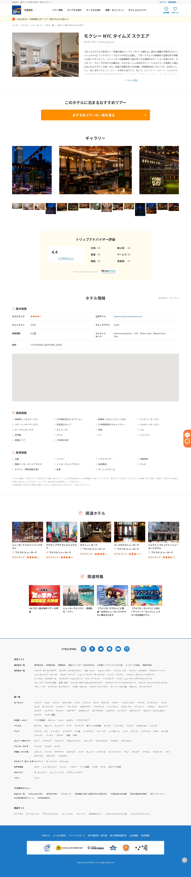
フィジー (63, 766)
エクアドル (38, 755)
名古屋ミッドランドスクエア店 (109, 665)
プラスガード (66, 793)
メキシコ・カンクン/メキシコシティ (153, 682)
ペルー (126, 751)
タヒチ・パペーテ (67, 674)
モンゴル (164, 731)
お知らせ (46, 835)
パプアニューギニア (75, 772)
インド (125, 731)
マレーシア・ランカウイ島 (45, 682)
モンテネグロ (97, 710)
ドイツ (77, 702)
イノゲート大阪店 (132, 665)
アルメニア (58, 740)
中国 (68, 735)
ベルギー (115, 702)
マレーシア (101, 731)
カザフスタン (126, 740)
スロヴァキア (85, 706)
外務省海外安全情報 (119, 793)
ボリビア (136, 751)
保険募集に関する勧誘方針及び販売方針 (91, 793)
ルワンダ (153, 725)
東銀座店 (61, 665)
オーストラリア (146, 686)
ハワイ (37, 778)
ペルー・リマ (39, 686)
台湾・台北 (63, 682)
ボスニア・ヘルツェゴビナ (154, 710)
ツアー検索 (57, 9)
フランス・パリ (120, 670)
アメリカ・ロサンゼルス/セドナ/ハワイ (86, 682)
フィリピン (55, 731)
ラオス (155, 731)
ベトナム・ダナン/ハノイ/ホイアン (141, 674)
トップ (14, 25)
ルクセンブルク (128, 702)
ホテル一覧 (49, 25)
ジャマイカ (101, 751)
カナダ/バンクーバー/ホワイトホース (120, 682)
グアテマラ (58, 751)
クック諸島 (84, 766)
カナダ (57, 746)
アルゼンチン (158, 751)
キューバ (90, 751)
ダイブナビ (18, 813)
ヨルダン (70, 720)
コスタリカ (70, 751)
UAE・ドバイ (90, 670)
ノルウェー (151, 706)
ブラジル (146, 751)
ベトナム (37, 731)
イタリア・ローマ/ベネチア (45, 670)
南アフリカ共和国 (94, 725)
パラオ (94, 766)
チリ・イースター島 (118, 686)
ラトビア (37, 710)
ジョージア (88, 740)
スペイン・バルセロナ (138, 670)
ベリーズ (47, 751)
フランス (86, 702)
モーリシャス (51, 761)
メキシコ (37, 751)
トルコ (60, 720)
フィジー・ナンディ (116, 674)
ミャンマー (38, 735)
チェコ (37, 706)
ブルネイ (59, 735)
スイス (163, 702)
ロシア (37, 740)
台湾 (75, 735)
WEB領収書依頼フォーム (24, 798)
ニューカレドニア (50, 766)
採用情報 (145, 835)
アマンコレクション (51, 813)
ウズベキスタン (102, 740)
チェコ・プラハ (104, 670)
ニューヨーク (36, 25)
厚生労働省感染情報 (138, 793)
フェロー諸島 (49, 714)
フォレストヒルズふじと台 (116, 813)
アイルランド (152, 702)
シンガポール (114, 731)
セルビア (37, 714)
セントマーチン (114, 751)
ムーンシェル (67, 813)
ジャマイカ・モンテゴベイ (58, 686)
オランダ (105, 702)
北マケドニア (135, 710)
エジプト (37, 725)
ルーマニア (122, 710)
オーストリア (48, 706)
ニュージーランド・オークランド (91, 674)
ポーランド (72, 706)
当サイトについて (157, 793)
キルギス (114, 740)
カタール (51, 720)
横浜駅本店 (38, 665)
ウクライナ (47, 740)
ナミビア (129, 725)
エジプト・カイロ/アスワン (70, 670)
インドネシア (108, 678)
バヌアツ (73, 766)
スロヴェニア (83, 710)
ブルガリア (110, 710)
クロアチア (70, 710)
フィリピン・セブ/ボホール (45, 678)
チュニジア (58, 725)
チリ (168, 751)
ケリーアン (80, 813)
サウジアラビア (83, 720)
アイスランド (99, 706)
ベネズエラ (62, 755)
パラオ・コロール (79, 686)
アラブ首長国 (39, 720)
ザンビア (107, 725)
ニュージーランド (57, 772)
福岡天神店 (147, 665)
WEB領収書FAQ (44, 798)
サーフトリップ (33, 813)
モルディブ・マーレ (158, 670)
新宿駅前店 (50, 665)
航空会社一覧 (19, 793)
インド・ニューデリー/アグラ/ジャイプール (134, 678)
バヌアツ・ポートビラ (98, 686)
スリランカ (145, 731)
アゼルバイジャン (73, 740)
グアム (103, 766)
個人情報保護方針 (118, 835)
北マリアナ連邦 (115, 766)
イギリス (140, 702)
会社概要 (134, 835)
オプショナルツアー (137, 9)
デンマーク (139, 706)
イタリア (37, 702)
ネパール (134, 731)
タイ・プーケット (93, 678)
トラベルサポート (76, 835)
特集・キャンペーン (114, 9)
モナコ (95, 702)
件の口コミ (66, 258)
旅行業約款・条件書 (97, 835)
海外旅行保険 (51, 793)
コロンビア (50, 755)
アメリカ (24, 25)
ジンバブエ (118, 725)
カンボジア (67, 731)
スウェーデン (126, 706)
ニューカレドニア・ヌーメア (45, 674)
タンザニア (79, 725)
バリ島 (77, 731)
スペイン (56, 702)
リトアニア (48, 710)
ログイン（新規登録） (168, 2)
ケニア (69, 725)
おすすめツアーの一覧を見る (93, 115)
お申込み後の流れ (35, 793)
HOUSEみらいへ (95, 813)
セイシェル (64, 761)
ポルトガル (67, 702)
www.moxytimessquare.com (128, 316)
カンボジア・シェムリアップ (71, 678)
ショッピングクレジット (140, 813)
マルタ (47, 702)
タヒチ (37, 766)
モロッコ (133, 686)
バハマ (81, 751)
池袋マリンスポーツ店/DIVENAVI (81, 665)
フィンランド (112, 706)
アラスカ (47, 746)
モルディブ (38, 761)
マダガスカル (141, 725)
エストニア (163, 706)
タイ (46, 731)
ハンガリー (60, 706)
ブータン (49, 735)
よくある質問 (59, 835)
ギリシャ (59, 710)
